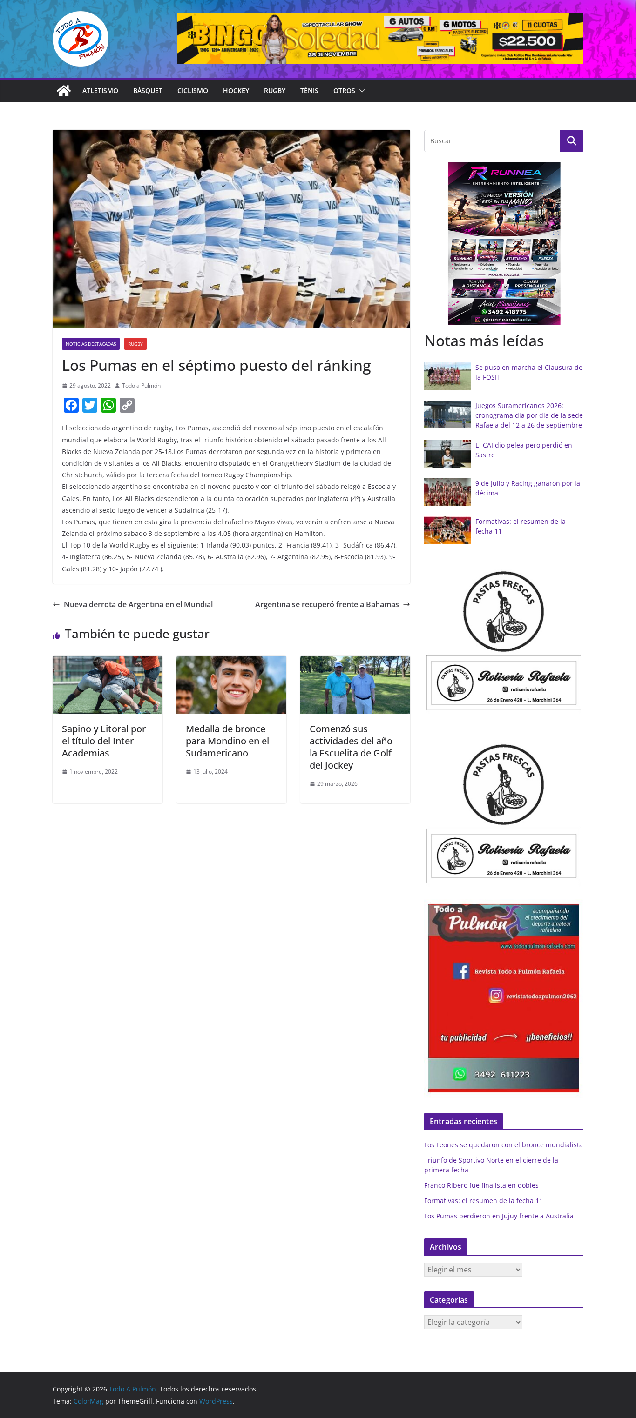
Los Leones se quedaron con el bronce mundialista (503, 1144)
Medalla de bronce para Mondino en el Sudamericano (227, 740)
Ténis (309, 90)
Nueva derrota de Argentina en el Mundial (138, 604)
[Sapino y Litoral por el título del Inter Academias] (107, 662)
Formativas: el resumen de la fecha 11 (483, 1200)
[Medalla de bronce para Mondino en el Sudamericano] (231, 662)
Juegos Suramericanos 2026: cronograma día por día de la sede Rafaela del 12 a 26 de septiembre (529, 415)
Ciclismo (192, 90)
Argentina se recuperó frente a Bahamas (327, 604)
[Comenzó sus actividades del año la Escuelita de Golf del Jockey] (355, 662)
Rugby (274, 90)
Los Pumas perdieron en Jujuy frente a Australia (499, 1215)
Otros (344, 90)
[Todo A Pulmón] (64, 91)
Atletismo (100, 90)
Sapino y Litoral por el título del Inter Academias (104, 740)
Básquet (147, 90)
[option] (503, 243)
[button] (360, 90)
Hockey (236, 90)
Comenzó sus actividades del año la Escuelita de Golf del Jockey (351, 746)
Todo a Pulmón (141, 385)
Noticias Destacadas (91, 344)
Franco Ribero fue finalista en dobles (481, 1185)
